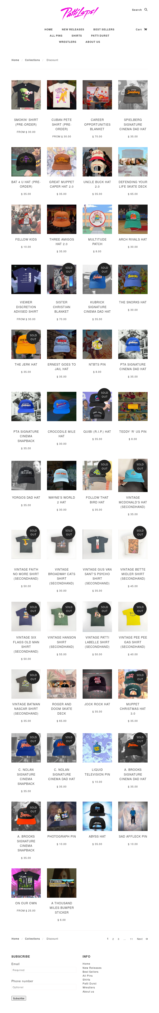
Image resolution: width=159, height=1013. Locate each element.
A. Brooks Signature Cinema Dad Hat (133, 774)
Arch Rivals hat (133, 239)
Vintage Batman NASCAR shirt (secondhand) (26, 708)
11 (131, 938)
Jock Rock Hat (97, 704)
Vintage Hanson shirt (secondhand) (62, 642)
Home (49, 29)
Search (137, 10)
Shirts (77, 35)
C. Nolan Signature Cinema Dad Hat (61, 774)
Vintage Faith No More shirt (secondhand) (26, 574)
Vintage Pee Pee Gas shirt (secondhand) (133, 642)
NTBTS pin (97, 364)
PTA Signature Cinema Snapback (26, 436)
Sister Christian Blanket (61, 306)
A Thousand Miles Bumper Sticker (62, 907)
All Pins (56, 35)
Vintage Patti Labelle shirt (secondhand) (97, 642)
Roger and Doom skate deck (61, 708)
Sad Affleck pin (133, 836)
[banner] (79, 13)
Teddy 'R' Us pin (133, 431)
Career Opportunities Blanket (97, 124)
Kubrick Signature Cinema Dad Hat (97, 306)
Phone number (22, 981)
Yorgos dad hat (26, 497)
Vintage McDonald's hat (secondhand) (133, 502)
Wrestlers (67, 42)
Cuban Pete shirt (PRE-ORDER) (62, 124)
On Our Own (26, 903)
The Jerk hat (26, 364)
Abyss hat (97, 836)
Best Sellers (103, 29)
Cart (139, 29)
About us (93, 42)
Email (15, 964)
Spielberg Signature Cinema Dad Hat (133, 124)
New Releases (73, 29)
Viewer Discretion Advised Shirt (26, 306)
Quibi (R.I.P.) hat (97, 431)
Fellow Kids (26, 239)
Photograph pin (61, 836)
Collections (32, 60)
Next (140, 938)
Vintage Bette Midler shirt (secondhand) (133, 574)
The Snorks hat (133, 302)
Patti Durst (100, 35)
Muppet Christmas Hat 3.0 (133, 708)
